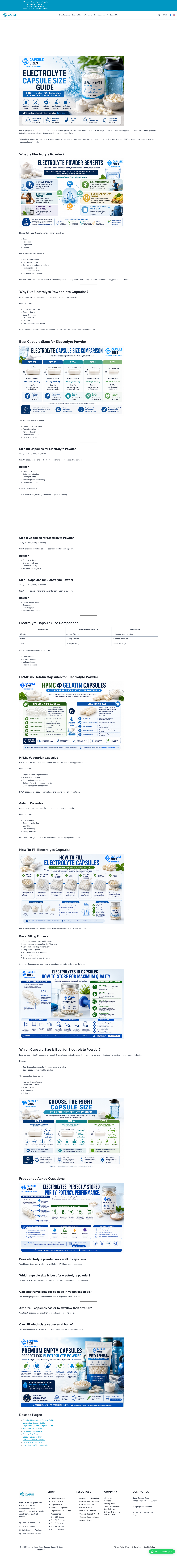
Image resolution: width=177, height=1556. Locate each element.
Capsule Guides (85, 1520)
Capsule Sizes (77, 15)
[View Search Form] (159, 15)
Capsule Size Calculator (32, 1442)
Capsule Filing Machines (61, 1511)
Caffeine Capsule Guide (32, 1431)
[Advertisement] (80, 41)
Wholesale (88, 15)
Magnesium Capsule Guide (34, 1423)
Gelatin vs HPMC (86, 1508)
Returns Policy (110, 1515)
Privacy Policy (109, 1504)
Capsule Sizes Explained (89, 1517)
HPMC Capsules (57, 1501)
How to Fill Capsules (87, 1511)
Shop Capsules (64, 15)
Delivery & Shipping (112, 1512)
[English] (174, 15)
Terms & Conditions (112, 1506)
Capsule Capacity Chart (32, 1437)
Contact (107, 1501)
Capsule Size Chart (31, 1434)
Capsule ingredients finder (90, 1498)
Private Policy (119, 1547)
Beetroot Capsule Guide (32, 1428)
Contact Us (114, 15)
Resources (98, 15)
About (105, 15)
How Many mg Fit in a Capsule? (36, 1445)
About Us (108, 1498)
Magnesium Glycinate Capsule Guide (38, 1426)
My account (170, 14)
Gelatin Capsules (58, 1498)
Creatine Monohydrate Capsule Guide (38, 1420)
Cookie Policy (109, 1509)
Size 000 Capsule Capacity (34, 1440)
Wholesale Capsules (59, 1508)
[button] (162, 1551)
